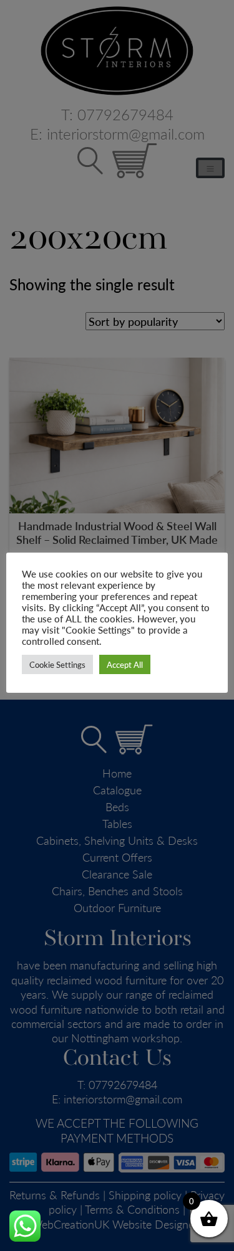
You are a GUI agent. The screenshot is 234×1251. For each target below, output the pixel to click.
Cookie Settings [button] (57, 664)
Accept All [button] (125, 664)
